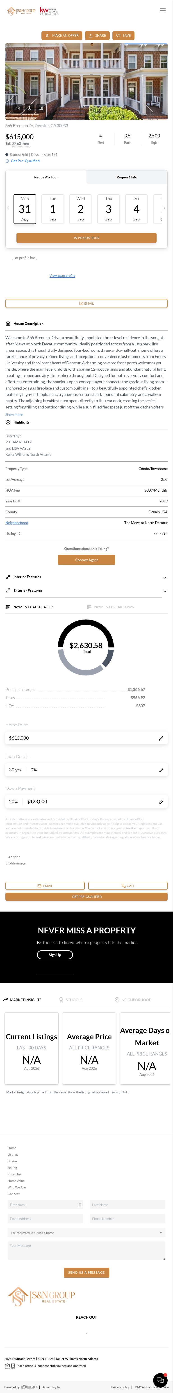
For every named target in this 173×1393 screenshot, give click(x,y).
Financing (14, 1174)
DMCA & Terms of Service (152, 1387)
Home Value (16, 1181)
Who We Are (17, 1187)
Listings (13, 1154)
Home (12, 1148)
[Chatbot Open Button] (160, 1380)
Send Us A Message (86, 1272)
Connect (14, 1194)
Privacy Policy (120, 1387)
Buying (12, 1161)
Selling (12, 1168)
